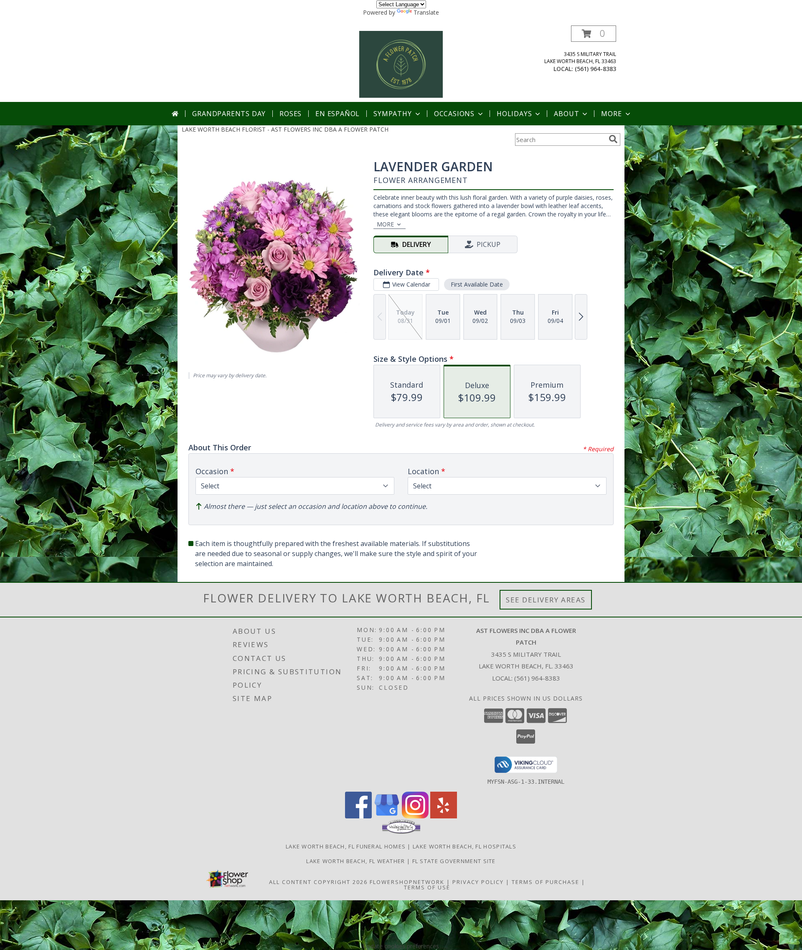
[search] (613, 139)
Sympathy (392, 113)
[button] (593, 33)
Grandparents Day (229, 113)
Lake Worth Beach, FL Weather (355, 861)
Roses (290, 113)
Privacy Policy (478, 882)
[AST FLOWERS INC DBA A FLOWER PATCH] (401, 64)
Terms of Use (427, 887)
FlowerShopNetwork (407, 882)
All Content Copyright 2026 (318, 882)
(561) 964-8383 (595, 69)
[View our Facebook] (358, 816)
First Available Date (477, 284)
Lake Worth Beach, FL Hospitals (464, 846)
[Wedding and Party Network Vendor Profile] (401, 832)
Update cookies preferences (401, 946)
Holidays (514, 113)
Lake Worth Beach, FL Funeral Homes (346, 846)
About (566, 113)
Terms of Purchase (545, 882)
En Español (337, 113)
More (611, 113)
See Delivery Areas (546, 600)
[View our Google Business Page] (386, 816)
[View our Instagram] (415, 816)
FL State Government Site (454, 861)
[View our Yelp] (443, 816)
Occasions (454, 113)
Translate (426, 12)
